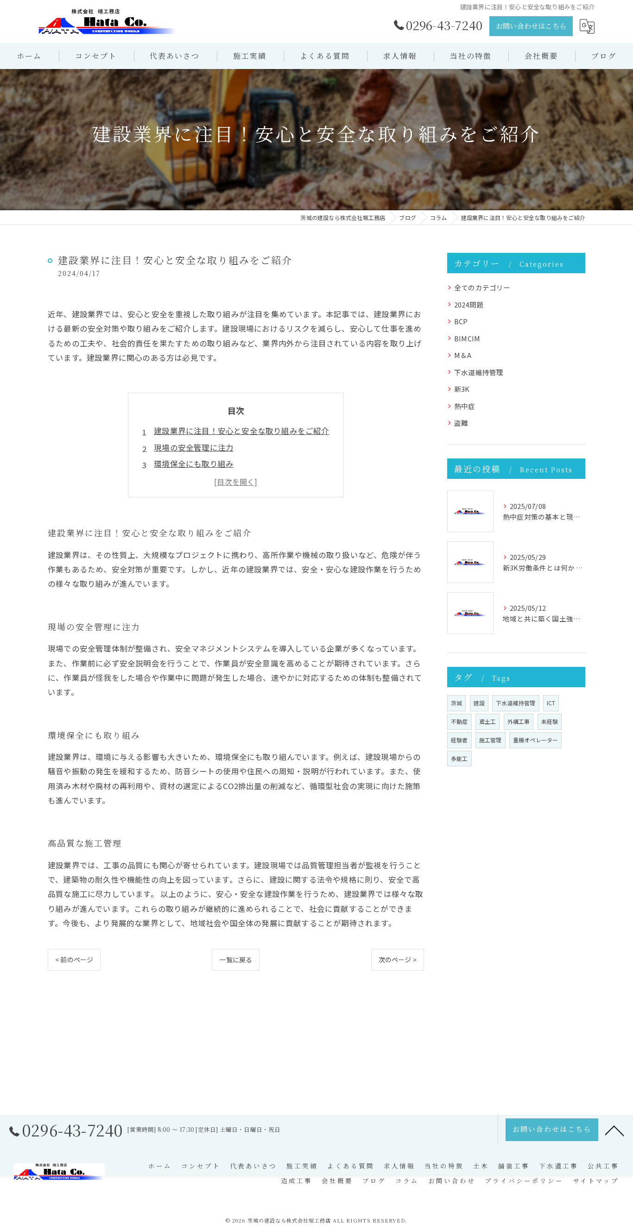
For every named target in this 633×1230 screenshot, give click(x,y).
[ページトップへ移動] (614, 1130)
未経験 (549, 721)
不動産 (459, 721)
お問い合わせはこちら (531, 26)
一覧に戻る (235, 959)
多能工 (459, 758)
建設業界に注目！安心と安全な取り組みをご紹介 (241, 430)
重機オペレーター (535, 740)
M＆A (463, 355)
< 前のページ (74, 959)
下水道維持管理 (478, 372)
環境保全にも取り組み (194, 463)
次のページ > (398, 959)
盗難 (461, 422)
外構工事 (518, 721)
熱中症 (464, 406)
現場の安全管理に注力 (194, 447)
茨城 (456, 703)
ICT (551, 703)
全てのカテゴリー (482, 287)
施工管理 (490, 740)
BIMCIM (467, 338)
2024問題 (468, 304)
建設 (479, 703)
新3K (462, 389)
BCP (461, 321)
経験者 (459, 740)
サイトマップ (596, 1180)
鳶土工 (487, 721)
